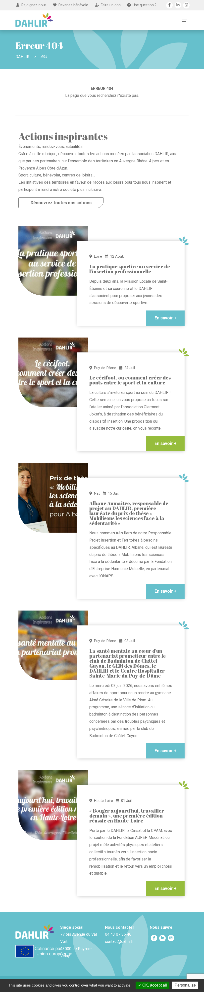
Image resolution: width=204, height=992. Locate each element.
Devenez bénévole (73, 5)
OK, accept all (154, 985)
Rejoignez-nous (34, 5)
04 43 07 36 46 (118, 934)
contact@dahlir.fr (119, 941)
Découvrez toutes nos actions (61, 202)
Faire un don (111, 5)
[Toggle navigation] (185, 20)
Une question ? (144, 5)
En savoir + (165, 317)
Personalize (185, 985)
